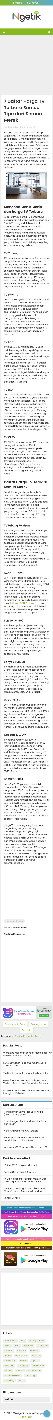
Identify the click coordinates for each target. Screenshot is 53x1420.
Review (8, 1370)
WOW (21, 1380)
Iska (21, 127)
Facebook (43, 1345)
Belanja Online (37, 1340)
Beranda (26, 1030)
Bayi (23, 1340)
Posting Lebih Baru (15, 1024)
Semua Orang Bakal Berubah (20, 1172)
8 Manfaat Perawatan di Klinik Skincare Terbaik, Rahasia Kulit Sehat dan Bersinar (25, 1082)
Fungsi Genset (12, 1197)
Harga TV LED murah (23, 603)
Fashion (8, 1350)
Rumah (19, 1370)
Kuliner (23, 1360)
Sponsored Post (13, 1375)
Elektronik (28, 1345)
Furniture (21, 1350)
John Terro (26, 1416)
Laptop (34, 1360)
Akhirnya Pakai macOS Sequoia (21, 1130)
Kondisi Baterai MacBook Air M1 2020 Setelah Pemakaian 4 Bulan (24, 1139)
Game (8, 1355)
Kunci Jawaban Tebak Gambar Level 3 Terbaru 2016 (24, 1064)
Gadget (34, 1350)
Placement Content (14, 921)
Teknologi (30, 1375)
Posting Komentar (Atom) (28, 1036)
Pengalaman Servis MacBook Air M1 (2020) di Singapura (23, 1113)
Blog (17, 1345)
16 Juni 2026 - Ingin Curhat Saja (21, 1165)
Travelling (9, 1380)
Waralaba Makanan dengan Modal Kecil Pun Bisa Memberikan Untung (27, 1054)
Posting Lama (38, 1024)
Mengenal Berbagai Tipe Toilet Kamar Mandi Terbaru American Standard (25, 1190)
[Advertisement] (26, 64)
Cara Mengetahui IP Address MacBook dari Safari (25, 1123)
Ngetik (18, 2)
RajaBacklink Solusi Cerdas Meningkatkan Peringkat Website (26, 1092)
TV (18, 138)
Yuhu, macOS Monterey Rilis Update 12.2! (26, 1147)
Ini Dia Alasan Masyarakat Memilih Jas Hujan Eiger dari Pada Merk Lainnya (25, 1180)
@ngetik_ (34, 2)
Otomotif (23, 1365)
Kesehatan (10, 1360)
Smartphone (34, 1370)
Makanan (9, 1365)
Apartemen (10, 1340)
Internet (36, 1355)
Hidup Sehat (21, 1355)
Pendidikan (38, 1365)
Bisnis (7, 1345)
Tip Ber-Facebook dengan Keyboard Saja (26, 1073)
